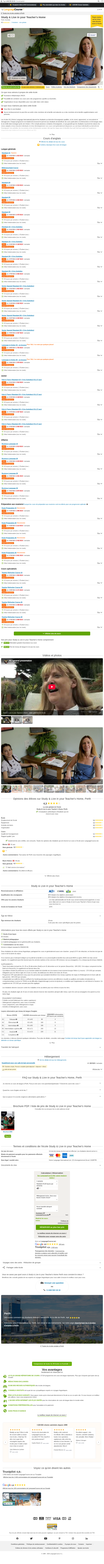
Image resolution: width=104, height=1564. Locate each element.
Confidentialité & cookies (55, 1544)
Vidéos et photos (56, 87)
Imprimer (89, 1544)
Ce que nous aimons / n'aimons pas (32, 87)
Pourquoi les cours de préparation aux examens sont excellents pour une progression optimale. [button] (54, 504)
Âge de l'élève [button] (6, 916)
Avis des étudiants (69, 87)
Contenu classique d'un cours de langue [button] (53, 145)
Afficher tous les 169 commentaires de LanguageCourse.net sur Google (26, 1488)
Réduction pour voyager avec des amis (52, 1236)
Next (100, 687)
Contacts (81, 1544)
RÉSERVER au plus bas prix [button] (52, 1227)
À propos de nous (70, 1544)
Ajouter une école (83, 1548)
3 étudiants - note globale (18, 22)
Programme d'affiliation (68, 1548)
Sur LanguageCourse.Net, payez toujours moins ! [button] (52, 1177)
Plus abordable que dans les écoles (54, 5)
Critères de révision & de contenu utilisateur (29, 1548)
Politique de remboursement (36, 1544)
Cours (48, 87)
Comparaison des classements (86, 87)
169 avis (61, 1244)
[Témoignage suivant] (98, 1442)
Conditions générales (17, 1544)
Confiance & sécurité (51, 1548)
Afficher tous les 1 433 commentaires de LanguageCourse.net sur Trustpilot (28, 1477)
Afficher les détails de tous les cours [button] (53, 142)
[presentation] (12, 35)
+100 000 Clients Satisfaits (80, 5)
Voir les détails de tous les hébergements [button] (52, 1060)
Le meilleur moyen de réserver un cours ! (52, 1233)
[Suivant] (101, 87)
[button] (1, 1)
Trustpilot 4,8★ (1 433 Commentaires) (24, 5)
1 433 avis (54, 1247)
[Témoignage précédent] (5, 1442)
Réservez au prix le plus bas (11, 87)
